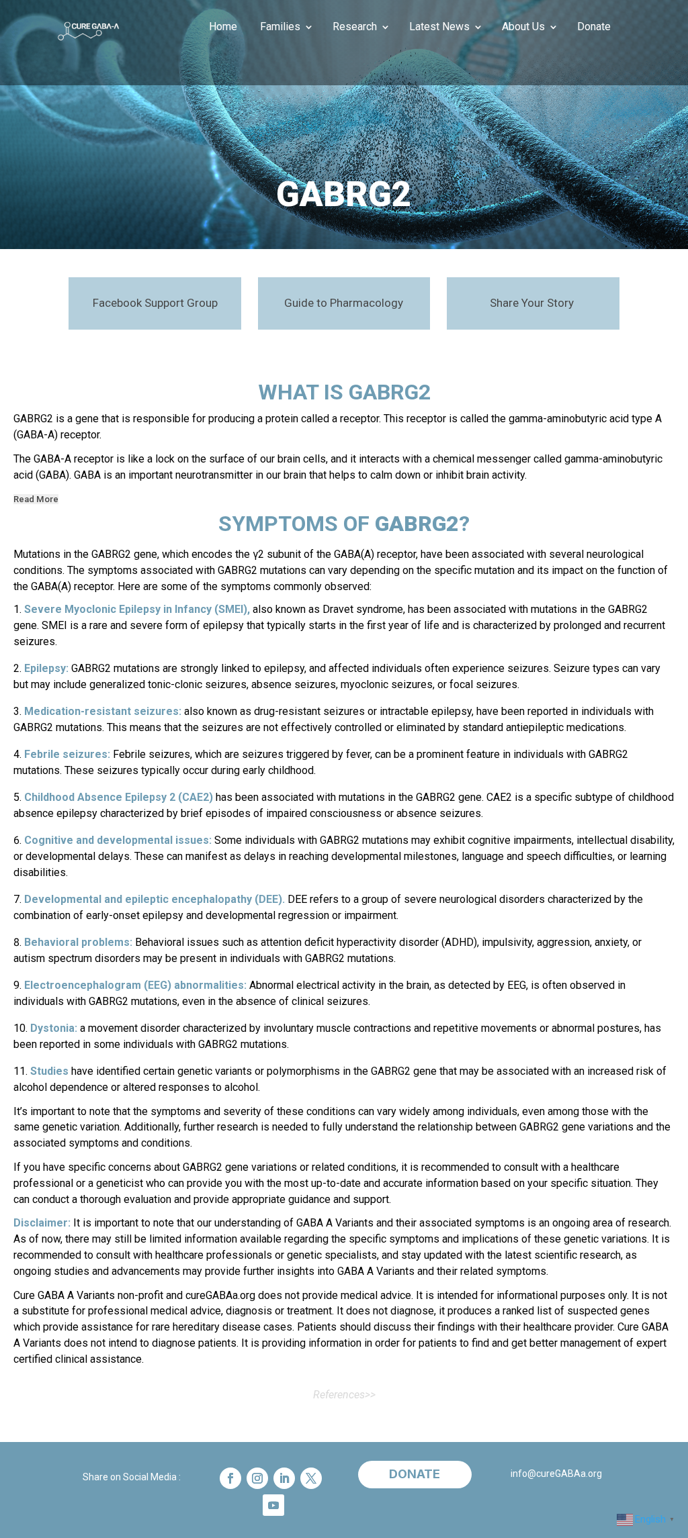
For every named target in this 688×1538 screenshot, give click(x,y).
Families (280, 27)
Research (355, 27)
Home (223, 27)
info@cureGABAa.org (556, 1473)
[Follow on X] (311, 1478)
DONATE (414, 1474)
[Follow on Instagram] (257, 1478)
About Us (523, 27)
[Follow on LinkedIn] (284, 1478)
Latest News (439, 27)
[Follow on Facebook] (230, 1478)
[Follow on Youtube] (273, 1505)
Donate (594, 27)
